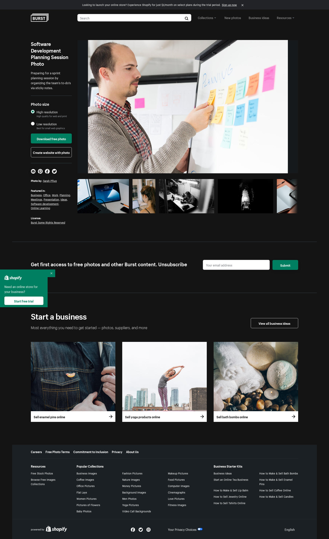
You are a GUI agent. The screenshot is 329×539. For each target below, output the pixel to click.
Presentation (51, 199)
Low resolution (47, 124)
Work (55, 195)
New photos (232, 17)
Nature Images (131, 479)
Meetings (36, 199)
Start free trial (24, 300)
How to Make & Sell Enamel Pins (276, 481)
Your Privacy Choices (182, 529)
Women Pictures (87, 498)
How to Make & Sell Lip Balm (231, 490)
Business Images (87, 473)
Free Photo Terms (58, 451)
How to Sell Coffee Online (275, 490)
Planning (65, 195)
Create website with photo (51, 152)
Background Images (134, 492)
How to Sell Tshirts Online (229, 503)
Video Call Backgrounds (136, 511)
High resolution (47, 112)
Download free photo (51, 138)
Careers (36, 451)
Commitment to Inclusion (90, 451)
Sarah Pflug (50, 180)
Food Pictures (176, 479)
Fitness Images (177, 505)
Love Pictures (176, 498)
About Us (132, 451)
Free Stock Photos (42, 473)
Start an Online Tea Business (231, 479)
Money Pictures (131, 486)
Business (36, 195)
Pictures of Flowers (88, 505)
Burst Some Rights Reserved (48, 222)
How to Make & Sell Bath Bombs (278, 473)
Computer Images (178, 486)
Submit (285, 264)
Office (46, 195)
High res (103, 209)
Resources (284, 17)
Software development (44, 204)
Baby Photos (84, 511)
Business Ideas (223, 473)
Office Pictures (86, 486)
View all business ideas (274, 323)
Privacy (117, 451)
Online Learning (40, 208)
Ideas (64, 199)
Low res (117, 209)
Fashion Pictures (132, 473)
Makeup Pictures (178, 473)
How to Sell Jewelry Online (230, 496)
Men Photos (129, 498)
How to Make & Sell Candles (276, 496)
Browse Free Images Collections (43, 481)
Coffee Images (85, 479)
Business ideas (259, 17)
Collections (205, 17)
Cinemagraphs (176, 492)
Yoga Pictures (130, 505)
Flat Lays (82, 492)
